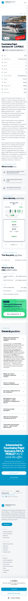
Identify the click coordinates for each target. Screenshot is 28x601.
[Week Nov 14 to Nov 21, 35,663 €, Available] (12, 211)
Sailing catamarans (7, 531)
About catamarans (7, 562)
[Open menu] (25, 2)
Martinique (5, 548)
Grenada (5, 550)
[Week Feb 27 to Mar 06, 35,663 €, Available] (22, 211)
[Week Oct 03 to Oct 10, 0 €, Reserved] (8, 211)
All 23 (7, 38)
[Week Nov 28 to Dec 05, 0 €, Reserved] (13, 211)
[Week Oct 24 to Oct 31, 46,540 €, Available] (10, 211)
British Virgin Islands (8, 544)
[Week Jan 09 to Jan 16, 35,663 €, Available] (17, 211)
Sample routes (6, 552)
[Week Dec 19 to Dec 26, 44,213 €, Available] (15, 211)
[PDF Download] (24, 14)
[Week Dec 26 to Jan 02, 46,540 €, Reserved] (16, 211)
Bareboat (5, 535)
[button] (14, 230)
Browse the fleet (14, 477)
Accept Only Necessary (14, 593)
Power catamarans (7, 533)
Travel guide (6, 570)
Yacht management (8, 560)
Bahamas (5, 546)
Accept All (14, 589)
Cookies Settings (15, 598)
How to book (6, 564)
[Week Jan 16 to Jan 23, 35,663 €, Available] (18, 211)
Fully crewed (6, 537)
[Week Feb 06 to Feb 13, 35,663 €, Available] (20, 211)
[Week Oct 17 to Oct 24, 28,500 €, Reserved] (9, 211)
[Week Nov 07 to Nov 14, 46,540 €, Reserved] (11, 211)
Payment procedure (8, 566)
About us (5, 558)
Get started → (7, 524)
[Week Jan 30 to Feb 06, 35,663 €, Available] (19, 211)
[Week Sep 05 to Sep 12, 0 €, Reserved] (5, 211)
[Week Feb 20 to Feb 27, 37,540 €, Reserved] (21, 211)
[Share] (21, 14)
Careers (5, 572)
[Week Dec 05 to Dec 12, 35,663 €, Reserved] (14, 211)
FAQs (4, 568)
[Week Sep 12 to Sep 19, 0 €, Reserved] (6, 211)
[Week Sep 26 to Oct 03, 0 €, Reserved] (7, 211)
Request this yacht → (14, 473)
